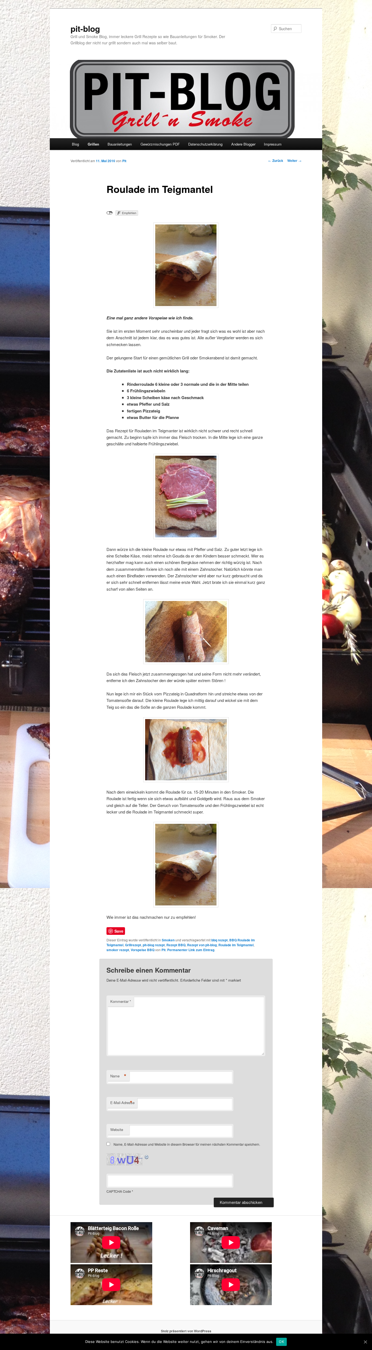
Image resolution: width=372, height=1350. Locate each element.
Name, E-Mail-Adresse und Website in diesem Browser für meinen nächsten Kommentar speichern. (187, 1144)
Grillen (93, 144)
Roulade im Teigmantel (236, 944)
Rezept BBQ (175, 944)
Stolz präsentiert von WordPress (186, 1331)
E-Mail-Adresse (122, 1102)
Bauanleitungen (120, 144)
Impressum (273, 144)
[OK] (365, 1342)
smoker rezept (117, 949)
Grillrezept (133, 944)
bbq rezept (219, 940)
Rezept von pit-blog (202, 944)
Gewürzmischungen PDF (160, 144)
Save (118, 931)
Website (116, 1129)
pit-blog (85, 28)
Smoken (168, 940)
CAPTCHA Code (118, 1191)
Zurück (275, 160)
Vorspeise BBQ (142, 949)
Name (118, 1076)
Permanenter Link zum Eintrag (190, 949)
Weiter (294, 160)
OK (281, 1341)
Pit (124, 160)
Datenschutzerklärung (205, 144)
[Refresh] (147, 1156)
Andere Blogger (243, 144)
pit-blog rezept (154, 944)
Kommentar (120, 1001)
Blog (75, 144)
